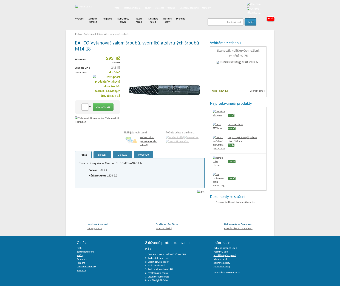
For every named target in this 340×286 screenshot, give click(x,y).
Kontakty (206, 8)
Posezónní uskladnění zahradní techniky (235, 202)
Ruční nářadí (90, 34)
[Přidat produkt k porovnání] (89, 118)
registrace (252, 17)
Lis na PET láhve (235, 124)
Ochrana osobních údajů (225, 248)
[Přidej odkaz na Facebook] (175, 137)
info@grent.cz (94, 228)
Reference (159, 8)
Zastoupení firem (132, 8)
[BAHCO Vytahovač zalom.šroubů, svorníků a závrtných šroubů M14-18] (164, 90)
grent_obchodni (164, 228)
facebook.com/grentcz (238, 228)
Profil (116, 8)
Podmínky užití (221, 252)
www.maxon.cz (233, 272)
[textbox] (226, 22)
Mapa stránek (220, 259)
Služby (148, 8)
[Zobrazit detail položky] (238, 63)
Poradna (171, 8)
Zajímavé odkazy (222, 263)
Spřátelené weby (222, 266)
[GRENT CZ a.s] (83, 7)
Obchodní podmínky (189, 8)
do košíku (103, 107)
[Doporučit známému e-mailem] (177, 141)
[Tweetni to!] (191, 137)
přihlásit (251, 12)
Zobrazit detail (257, 91)
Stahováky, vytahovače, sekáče (113, 34)
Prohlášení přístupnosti (225, 255)
